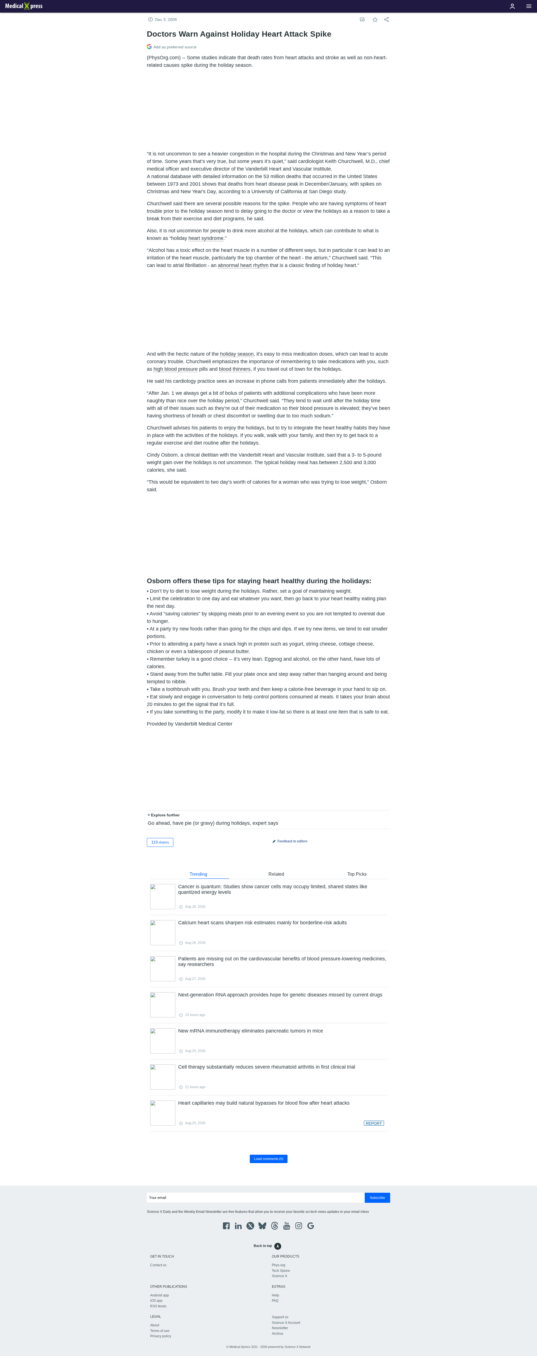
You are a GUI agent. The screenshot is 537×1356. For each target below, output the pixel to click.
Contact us (158, 1265)
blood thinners (235, 369)
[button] (529, 6)
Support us (280, 1317)
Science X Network (298, 1346)
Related (276, 874)
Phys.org (278, 1265)
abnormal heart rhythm (243, 265)
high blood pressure (176, 369)
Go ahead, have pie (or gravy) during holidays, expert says (213, 823)
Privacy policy (160, 1336)
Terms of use (159, 1331)
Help (275, 1295)
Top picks (357, 874)
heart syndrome (206, 238)
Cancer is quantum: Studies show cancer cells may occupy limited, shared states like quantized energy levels (272, 889)
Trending (198, 874)
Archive (277, 1334)
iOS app (156, 1301)
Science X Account (286, 1323)
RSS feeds (158, 1306)
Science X (279, 1276)
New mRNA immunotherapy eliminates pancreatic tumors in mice (250, 1031)
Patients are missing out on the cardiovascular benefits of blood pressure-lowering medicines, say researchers (282, 961)
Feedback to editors (292, 841)
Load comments (268, 1159)
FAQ (275, 1301)
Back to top (263, 1246)
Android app (159, 1295)
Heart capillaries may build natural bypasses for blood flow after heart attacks (264, 1103)
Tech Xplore (281, 1271)
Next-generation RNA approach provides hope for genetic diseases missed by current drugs (280, 995)
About (154, 1325)
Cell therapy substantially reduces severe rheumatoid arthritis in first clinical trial (266, 1067)
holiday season (237, 354)
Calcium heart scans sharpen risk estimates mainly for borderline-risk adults (262, 922)
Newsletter (280, 1328)
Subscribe (377, 1198)
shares (160, 842)
